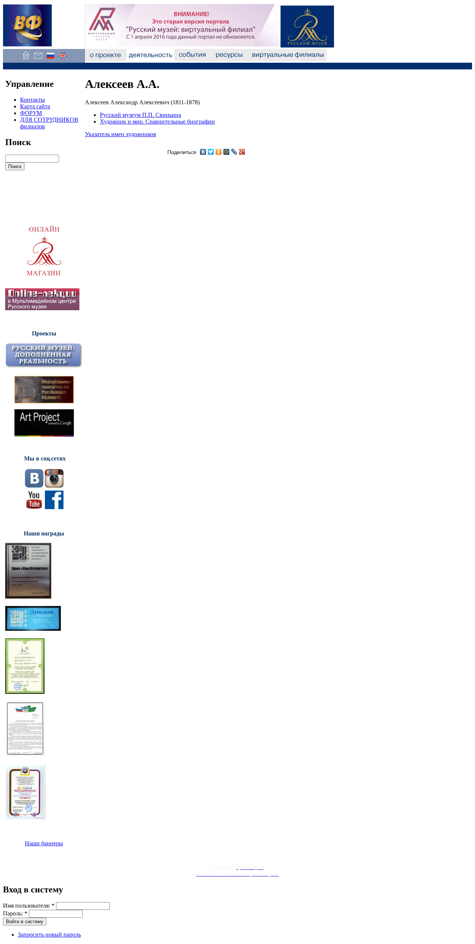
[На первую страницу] (26, 59)
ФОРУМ (31, 113)
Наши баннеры (44, 843)
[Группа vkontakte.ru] (34, 485)
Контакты (32, 99)
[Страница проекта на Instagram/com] (54, 485)
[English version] (62, 59)
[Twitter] (211, 152)
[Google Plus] (242, 152)
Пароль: (15, 913)
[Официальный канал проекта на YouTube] (34, 507)
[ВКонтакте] (203, 152)
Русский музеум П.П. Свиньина (140, 115)
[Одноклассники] (219, 152)
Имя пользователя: (29, 905)
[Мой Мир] (226, 152)
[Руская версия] (50, 59)
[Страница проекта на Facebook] (54, 507)
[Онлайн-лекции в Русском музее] (42, 308)
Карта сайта (35, 106)
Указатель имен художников (120, 134)
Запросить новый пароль (49, 934)
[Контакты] (38, 59)
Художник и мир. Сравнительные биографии (157, 121)
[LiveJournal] (234, 152)
